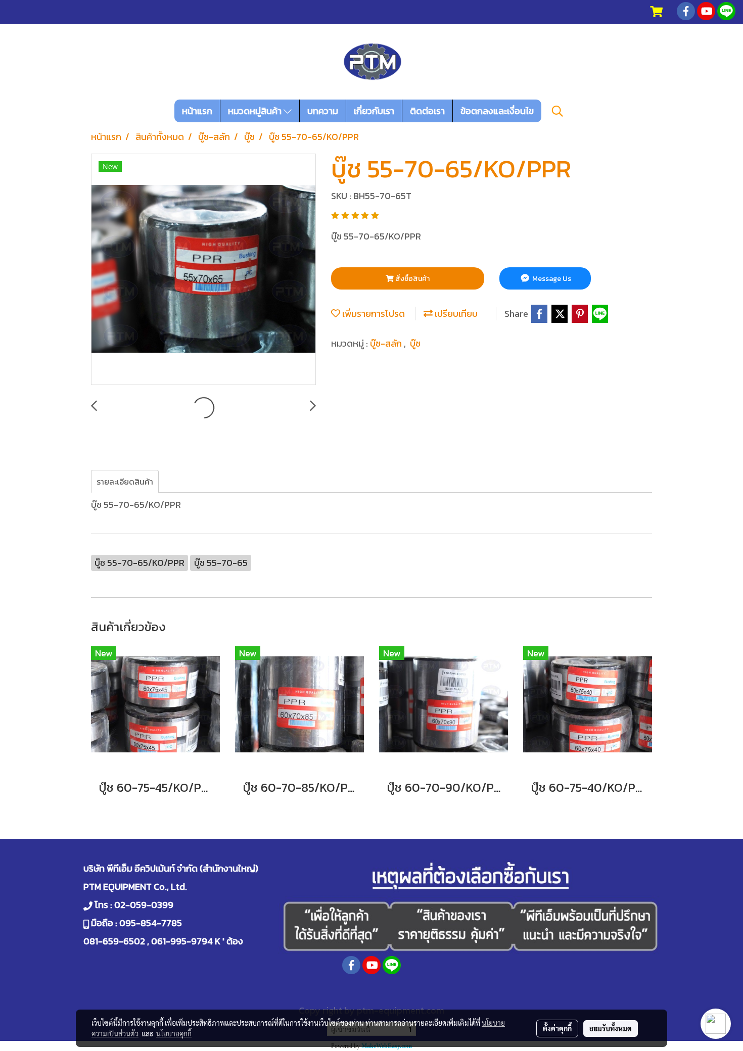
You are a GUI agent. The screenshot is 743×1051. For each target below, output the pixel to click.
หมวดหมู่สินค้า (256, 111)
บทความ (322, 111)
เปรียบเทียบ (455, 313)
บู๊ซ (415, 343)
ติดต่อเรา (427, 111)
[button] (557, 111)
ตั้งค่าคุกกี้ (557, 1028)
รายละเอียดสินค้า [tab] (125, 481)
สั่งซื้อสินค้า (412, 278)
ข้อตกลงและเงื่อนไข (497, 111)
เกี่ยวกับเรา (374, 111)
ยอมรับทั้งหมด (610, 1028)
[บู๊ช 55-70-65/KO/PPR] (203, 270)
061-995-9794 (182, 941)
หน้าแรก (197, 111)
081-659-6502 (114, 941)
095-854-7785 (150, 923)
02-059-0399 (143, 905)
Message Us (551, 278)
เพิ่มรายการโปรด (372, 313)
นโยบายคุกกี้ (174, 1033)
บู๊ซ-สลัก (387, 343)
